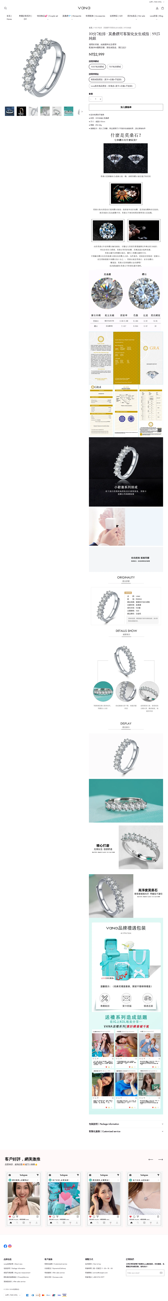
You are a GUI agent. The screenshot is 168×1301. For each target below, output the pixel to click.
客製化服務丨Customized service (56, 1264)
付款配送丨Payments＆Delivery (55, 1268)
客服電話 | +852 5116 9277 (94, 1277)
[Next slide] (160, 1159)
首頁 (90, 27)
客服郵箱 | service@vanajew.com (96, 1273)
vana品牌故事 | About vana (13, 1264)
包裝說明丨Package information (14, 1268)
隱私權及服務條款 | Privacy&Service (16, 1277)
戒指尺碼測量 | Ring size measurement (17, 1273)
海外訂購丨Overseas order (54, 1277)
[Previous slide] (150, 1159)
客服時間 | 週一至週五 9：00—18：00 (99, 1268)
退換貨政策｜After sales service (14, 1281)
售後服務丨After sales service (55, 1273)
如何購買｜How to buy (93, 1264)
